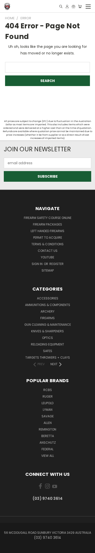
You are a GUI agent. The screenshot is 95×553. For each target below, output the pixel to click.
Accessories (47, 298)
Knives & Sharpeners (47, 331)
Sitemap (48, 270)
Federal (47, 449)
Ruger (48, 396)
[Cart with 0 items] (79, 6)
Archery (47, 311)
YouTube (47, 257)
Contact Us (48, 251)
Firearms (47, 318)
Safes (47, 351)
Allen (48, 423)
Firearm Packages (47, 224)
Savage (48, 416)
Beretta (47, 436)
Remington (47, 429)
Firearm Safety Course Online (47, 218)
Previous (8, 548)
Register (56, 264)
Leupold (47, 403)
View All (47, 456)
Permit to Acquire (47, 237)
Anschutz (48, 442)
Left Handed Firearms (47, 231)
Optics (47, 338)
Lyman (47, 409)
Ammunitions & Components (47, 305)
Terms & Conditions (47, 244)
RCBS (47, 390)
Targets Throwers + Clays (47, 357)
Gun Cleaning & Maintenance (47, 324)
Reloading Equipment (47, 344)
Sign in (37, 264)
